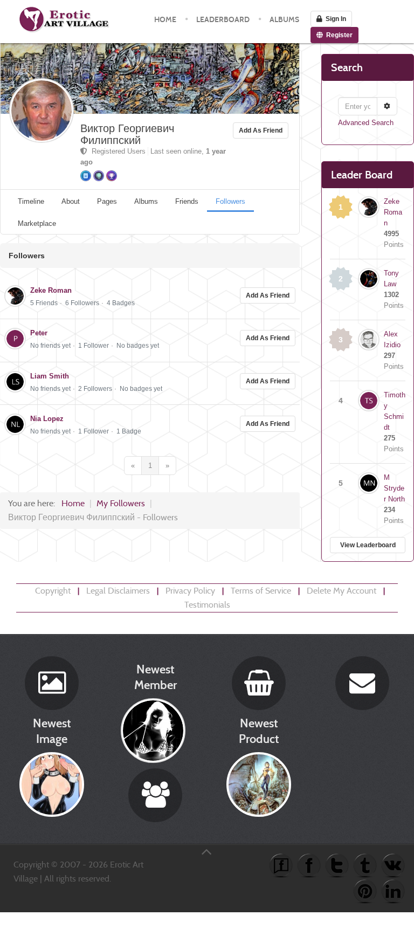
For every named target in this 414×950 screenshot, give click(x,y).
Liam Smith (49, 376)
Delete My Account (341, 591)
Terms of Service (261, 591)
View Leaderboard (368, 545)
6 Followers (82, 303)
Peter (38, 333)
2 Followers (95, 389)
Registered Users (117, 151)
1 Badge (128, 431)
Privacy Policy (190, 591)
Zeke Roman (51, 290)
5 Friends (44, 303)
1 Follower (93, 345)
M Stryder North (394, 488)
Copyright (53, 591)
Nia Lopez (47, 419)
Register (338, 35)
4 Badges (121, 303)
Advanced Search (366, 123)
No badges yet (137, 345)
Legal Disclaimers (118, 591)
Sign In (334, 19)
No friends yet (50, 345)
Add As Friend (260, 130)
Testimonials (207, 605)
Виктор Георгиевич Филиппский (127, 134)
